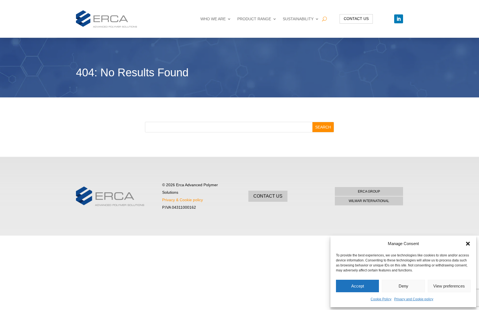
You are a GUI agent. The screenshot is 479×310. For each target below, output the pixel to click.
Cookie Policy (381, 299)
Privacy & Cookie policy (182, 200)
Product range (254, 19)
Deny (403, 286)
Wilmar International (369, 201)
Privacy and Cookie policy (413, 299)
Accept (357, 286)
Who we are (213, 19)
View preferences (449, 286)
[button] (468, 243)
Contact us (356, 18)
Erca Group (369, 191)
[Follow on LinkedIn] (398, 18)
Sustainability (298, 19)
